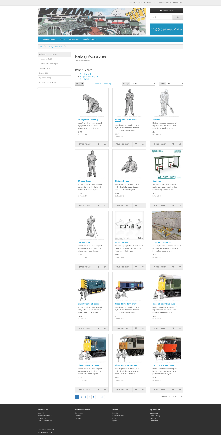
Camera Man (84, 242)
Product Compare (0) (103, 84)
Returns (78, 416)
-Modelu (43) (44, 68)
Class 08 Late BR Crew (88, 303)
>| (102, 397)
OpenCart (50, 430)
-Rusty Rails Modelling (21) (49, 64)
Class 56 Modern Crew (163, 365)
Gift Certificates (118, 416)
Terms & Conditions (45, 421)
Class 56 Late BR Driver (126, 365)
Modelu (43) (84, 79)
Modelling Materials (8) (47, 82)
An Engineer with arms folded (126, 120)
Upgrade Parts (74, 39)
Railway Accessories (49, 39)
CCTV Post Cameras (162, 242)
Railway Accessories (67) (48, 54)
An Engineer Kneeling (88, 119)
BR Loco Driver (122, 181)
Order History (155, 416)
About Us (41, 413)
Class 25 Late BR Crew (88, 365)
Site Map (78, 418)
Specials (115, 421)
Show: (163, 83)
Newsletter (154, 421)
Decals (62, 39)
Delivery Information (45, 416)
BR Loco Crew (84, 181)
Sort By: (126, 83)
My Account (154, 413)
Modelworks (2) (85, 74)
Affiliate (115, 418)
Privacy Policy (42, 418)
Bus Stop (156, 181)
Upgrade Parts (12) (46, 78)
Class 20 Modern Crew (125, 303)
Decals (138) (43, 73)
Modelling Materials (90, 39)
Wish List (153, 418)
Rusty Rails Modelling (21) (89, 76)
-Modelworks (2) (45, 59)
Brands (115, 413)
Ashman (156, 119)
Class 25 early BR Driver (163, 303)
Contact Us (79, 413)
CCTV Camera (121, 242)
